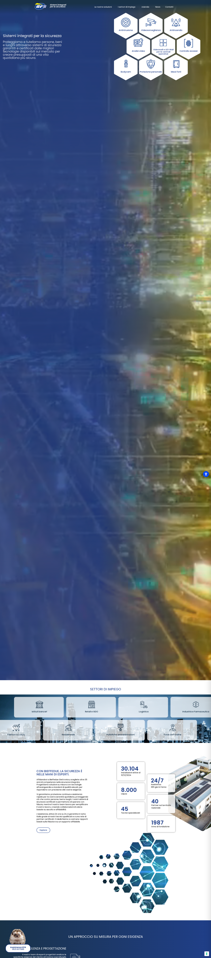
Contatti (169, 7)
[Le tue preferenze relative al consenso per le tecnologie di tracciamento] (206, 953)
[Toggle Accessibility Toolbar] (206, 474)
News (157, 7)
